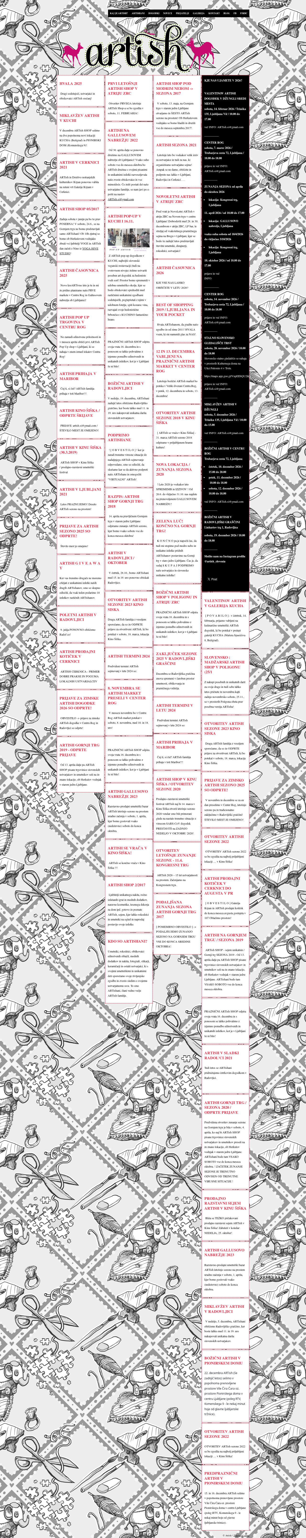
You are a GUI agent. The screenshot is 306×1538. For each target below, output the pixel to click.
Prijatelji (182, 13)
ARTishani (138, 13)
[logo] (154, 49)
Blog (227, 13)
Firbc (243, 13)
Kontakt (214, 13)
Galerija (199, 13)
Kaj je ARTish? (119, 13)
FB (235, 13)
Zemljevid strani (241, 1535)
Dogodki (153, 13)
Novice (167, 13)
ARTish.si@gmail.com (121, 199)
